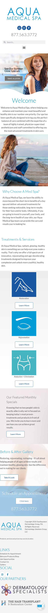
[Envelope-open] (19, 28)
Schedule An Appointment (10, 554)
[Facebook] (7, 574)
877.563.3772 (24, 34)
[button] (24, 47)
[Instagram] (24, 28)
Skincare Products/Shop (9, 556)
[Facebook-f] (29, 28)
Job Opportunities (7, 559)
